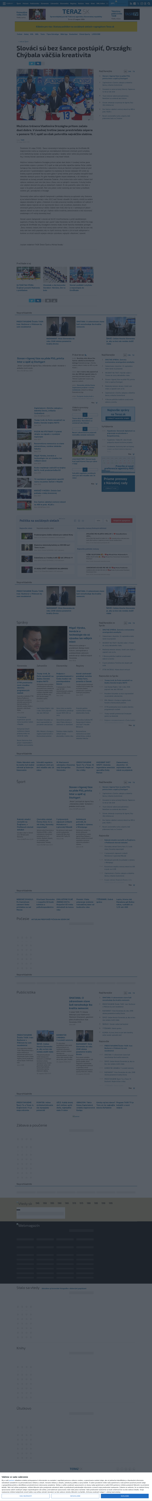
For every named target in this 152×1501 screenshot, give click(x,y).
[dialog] (76, 1487)
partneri (11, 1480)
